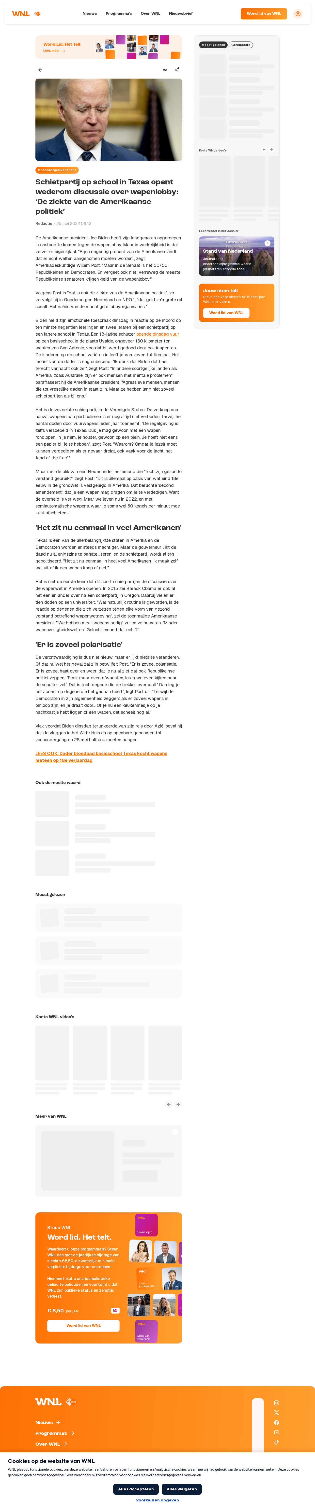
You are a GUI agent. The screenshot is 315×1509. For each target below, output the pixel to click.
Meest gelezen (213, 45)
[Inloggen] (298, 14)
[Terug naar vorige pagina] (40, 70)
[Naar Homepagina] (26, 13)
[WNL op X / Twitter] (277, 1413)
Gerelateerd (240, 45)
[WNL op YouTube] (277, 1432)
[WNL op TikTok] (277, 1442)
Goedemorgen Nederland (57, 170)
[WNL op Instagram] (277, 1403)
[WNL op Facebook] (277, 1423)
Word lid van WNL (264, 14)
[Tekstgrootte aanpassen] (165, 70)
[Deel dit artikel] (177, 70)
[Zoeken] (231, 14)
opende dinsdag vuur (157, 334)
